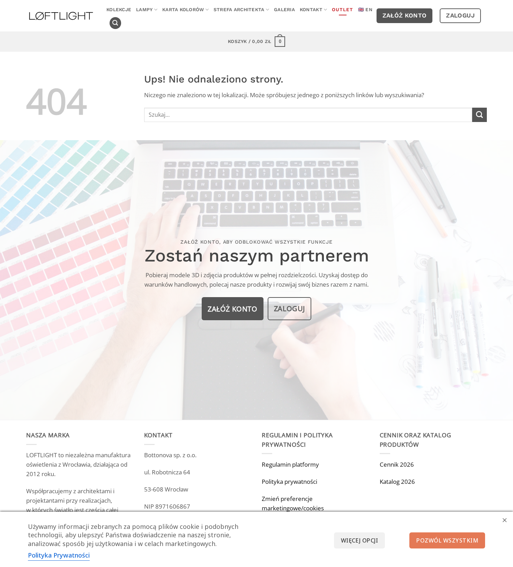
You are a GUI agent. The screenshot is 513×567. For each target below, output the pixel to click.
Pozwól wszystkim (447, 540)
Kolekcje (118, 9)
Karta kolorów (183, 9)
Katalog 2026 (397, 482)
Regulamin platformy (290, 464)
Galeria (284, 9)
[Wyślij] (479, 115)
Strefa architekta (239, 9)
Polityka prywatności (289, 482)
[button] (115, 23)
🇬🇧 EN (365, 9)
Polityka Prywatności (59, 555)
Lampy (144, 9)
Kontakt (311, 9)
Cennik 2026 (397, 464)
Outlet (342, 9)
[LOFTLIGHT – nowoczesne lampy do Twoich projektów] (61, 15)
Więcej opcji (359, 540)
